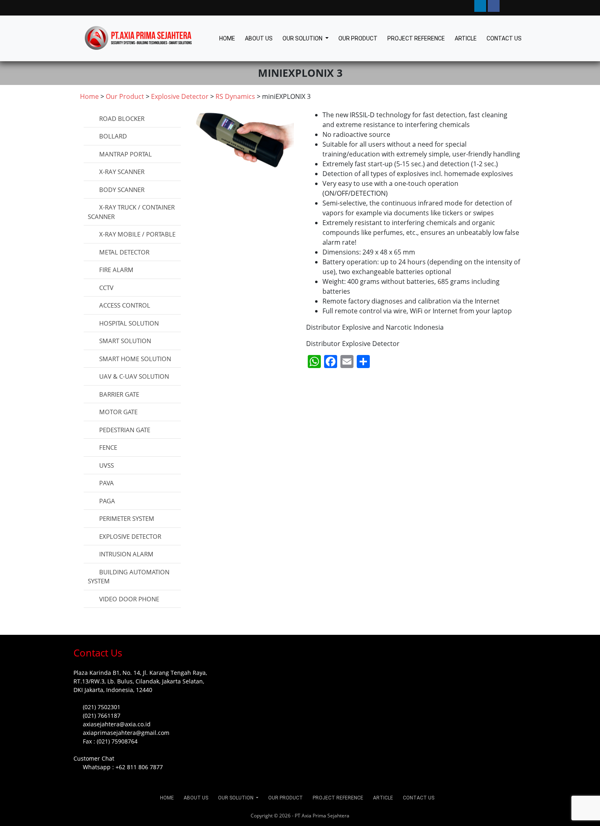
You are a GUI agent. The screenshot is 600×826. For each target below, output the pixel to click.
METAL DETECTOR (124, 252)
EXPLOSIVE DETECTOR (130, 536)
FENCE (108, 447)
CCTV (106, 288)
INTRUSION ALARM (126, 554)
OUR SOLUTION (303, 38)
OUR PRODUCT (358, 38)
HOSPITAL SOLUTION (129, 323)
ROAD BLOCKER (121, 118)
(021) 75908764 (117, 741)
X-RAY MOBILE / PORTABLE (137, 234)
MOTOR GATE (118, 412)
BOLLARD (113, 136)
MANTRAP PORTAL (125, 154)
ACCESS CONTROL (124, 305)
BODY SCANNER (121, 189)
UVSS (106, 465)
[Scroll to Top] (15, 812)
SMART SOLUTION (125, 341)
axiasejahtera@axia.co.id (117, 724)
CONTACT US (504, 38)
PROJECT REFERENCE (416, 38)
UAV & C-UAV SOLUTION (134, 376)
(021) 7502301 (101, 707)
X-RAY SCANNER (121, 171)
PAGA (107, 501)
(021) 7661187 (101, 715)
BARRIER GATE (119, 394)
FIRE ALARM (116, 270)
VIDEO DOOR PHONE (129, 599)
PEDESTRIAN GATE (124, 430)
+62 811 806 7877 (139, 767)
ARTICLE (466, 38)
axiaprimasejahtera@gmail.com (126, 733)
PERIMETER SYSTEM (126, 518)
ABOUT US (259, 38)
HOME (227, 38)
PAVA (106, 483)
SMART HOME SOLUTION (135, 359)
